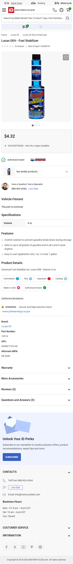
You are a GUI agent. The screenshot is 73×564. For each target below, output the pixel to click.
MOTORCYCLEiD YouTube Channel (23, 547)
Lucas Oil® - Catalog (60, 278)
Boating (41, 3)
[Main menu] (4, 10)
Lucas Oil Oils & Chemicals (35, 35)
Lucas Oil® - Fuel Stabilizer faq (27, 278)
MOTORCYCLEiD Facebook (6, 547)
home (4, 35)
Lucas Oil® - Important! (43, 278)
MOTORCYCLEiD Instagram (40, 547)
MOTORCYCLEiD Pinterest (31, 547)
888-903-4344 (19, 188)
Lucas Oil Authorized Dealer (35, 288)
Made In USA (11, 288)
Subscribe (11, 457)
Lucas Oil (15, 35)
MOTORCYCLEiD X (14, 547)
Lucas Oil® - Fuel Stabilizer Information (10, 278)
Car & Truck (16, 3)
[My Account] (61, 10)
